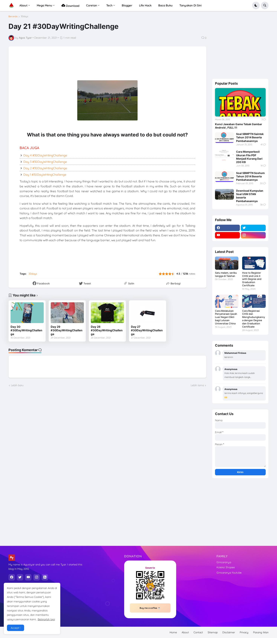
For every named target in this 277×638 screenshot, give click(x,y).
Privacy (244, 632)
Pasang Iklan (261, 632)
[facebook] (227, 228)
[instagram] (253, 235)
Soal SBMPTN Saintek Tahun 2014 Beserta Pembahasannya (250, 137)
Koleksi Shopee (226, 567)
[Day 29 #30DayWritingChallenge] (67, 312)
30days (24, 16)
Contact (198, 632)
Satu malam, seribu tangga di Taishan (226, 274)
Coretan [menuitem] (91, 5)
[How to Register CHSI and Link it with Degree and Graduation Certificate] (254, 263)
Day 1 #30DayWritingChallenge (44, 174)
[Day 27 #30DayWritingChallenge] (147, 312)
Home (173, 632)
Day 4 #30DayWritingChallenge (45, 155)
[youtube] (227, 235)
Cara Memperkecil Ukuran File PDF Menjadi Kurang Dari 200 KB (249, 157)
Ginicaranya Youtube (229, 572)
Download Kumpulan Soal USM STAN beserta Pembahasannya (249, 196)
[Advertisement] (104, 65)
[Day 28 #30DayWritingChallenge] (107, 312)
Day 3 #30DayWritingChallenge (45, 162)
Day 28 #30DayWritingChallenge (106, 330)
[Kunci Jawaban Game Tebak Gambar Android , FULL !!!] (240, 102)
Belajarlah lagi (46, 619)
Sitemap (213, 632)
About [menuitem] (23, 5)
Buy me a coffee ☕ (150, 608)
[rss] (45, 577)
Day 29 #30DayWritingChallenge (66, 330)
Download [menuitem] (72, 6)
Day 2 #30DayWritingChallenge (45, 168)
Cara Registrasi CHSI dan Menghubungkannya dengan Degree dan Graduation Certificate (253, 318)
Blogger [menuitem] (127, 5)
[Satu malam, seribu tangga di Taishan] (226, 263)
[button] (256, 5)
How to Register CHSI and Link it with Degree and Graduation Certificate (251, 279)
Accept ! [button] (15, 628)
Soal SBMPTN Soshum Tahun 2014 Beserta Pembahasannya (250, 176)
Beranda (13, 16)
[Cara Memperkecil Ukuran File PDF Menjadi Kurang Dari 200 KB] (224, 155)
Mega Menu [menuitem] (44, 5)
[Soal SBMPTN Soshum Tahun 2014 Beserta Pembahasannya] (224, 176)
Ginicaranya (224, 562)
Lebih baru (17, 385)
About (185, 632)
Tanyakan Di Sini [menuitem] (190, 5)
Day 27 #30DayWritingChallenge (147, 330)
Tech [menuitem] (109, 5)
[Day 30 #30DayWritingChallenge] (27, 312)
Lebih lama (197, 385)
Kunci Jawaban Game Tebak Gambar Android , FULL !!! (238, 126)
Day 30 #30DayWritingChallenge (26, 330)
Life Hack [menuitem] (145, 5)
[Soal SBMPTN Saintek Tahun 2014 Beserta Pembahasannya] (224, 137)
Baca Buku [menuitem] (165, 5)
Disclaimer (228, 632)
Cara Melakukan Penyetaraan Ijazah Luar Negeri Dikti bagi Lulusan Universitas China (226, 317)
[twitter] (253, 228)
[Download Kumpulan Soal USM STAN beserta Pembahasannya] (224, 194)
